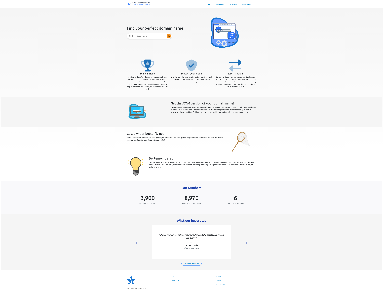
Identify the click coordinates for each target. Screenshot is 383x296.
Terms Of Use (220, 284)
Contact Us (220, 4)
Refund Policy (220, 276)
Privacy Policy (220, 280)
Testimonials (246, 4)
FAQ (209, 4)
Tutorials (233, 4)
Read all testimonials (191, 264)
